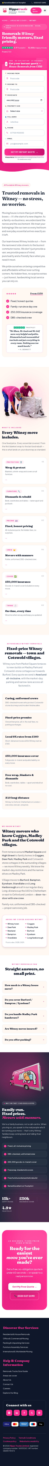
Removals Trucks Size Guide (15, 1371)
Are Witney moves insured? (24, 1028)
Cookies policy (9, 1441)
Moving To (11, 84)
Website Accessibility (29, 1441)
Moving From (12, 73)
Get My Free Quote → (24, 1286)
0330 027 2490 (38, 3)
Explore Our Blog (10, 1393)
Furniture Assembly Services (15, 1347)
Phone (9, 128)
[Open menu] (45, 10)
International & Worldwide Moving (17, 1351)
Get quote (35, 10)
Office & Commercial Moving (16, 1338)
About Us (7, 1380)
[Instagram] (9, 1413)
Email (8, 138)
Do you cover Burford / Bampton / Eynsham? (24, 1001)
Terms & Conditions (27, 1438)
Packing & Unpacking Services (16, 1343)
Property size (12, 106)
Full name (10, 117)
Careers (6, 1388)
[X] (32, 1413)
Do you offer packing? (24, 1039)
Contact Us (8, 1384)
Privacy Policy (9, 1438)
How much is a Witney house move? (24, 987)
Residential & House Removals (16, 1334)
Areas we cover (18, 20)
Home (5, 20)
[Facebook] (24, 1413)
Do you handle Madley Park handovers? (24, 1016)
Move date (11, 95)
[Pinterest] (39, 1413)
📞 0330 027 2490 (24, 1295)
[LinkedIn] (17, 1413)
